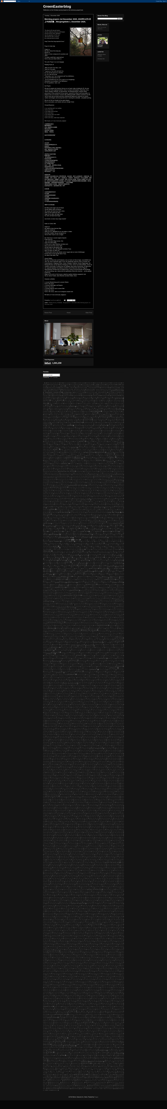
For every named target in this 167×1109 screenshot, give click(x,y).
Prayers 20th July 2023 (66, 781)
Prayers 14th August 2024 (55, 718)
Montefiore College (51, 590)
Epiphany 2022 (79, 457)
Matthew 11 (75, 576)
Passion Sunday (98, 642)
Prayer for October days (92, 679)
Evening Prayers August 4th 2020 (64, 477)
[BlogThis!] (69, 300)
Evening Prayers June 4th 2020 (90, 487)
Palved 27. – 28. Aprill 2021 (108, 641)
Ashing (95, 412)
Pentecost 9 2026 (120, 675)
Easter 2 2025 (116, 438)
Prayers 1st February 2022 (52, 772)
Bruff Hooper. (95, 417)
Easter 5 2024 (53, 447)
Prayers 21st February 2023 (111, 789)
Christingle (57, 420)
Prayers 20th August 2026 (98, 778)
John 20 (74, 529)
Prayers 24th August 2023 (68, 813)
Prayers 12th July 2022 (55, 702)
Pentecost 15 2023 (60, 653)
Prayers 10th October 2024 (111, 688)
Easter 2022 (63, 441)
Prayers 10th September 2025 (71, 690)
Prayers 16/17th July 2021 (105, 734)
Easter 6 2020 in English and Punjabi (85, 447)
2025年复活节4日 (62, 397)
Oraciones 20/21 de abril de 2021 (54, 631)
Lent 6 (82, 549)
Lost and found (65, 554)
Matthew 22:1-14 (81, 582)
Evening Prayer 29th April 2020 (75, 468)
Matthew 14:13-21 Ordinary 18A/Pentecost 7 (88, 577)
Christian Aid (101, 58)
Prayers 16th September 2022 (111, 742)
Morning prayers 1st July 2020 (60, 601)
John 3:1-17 (70, 531)
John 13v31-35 (54, 528)
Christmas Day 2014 (101, 422)
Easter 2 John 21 (87, 439)
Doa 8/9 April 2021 (93, 435)
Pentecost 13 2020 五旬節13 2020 (62, 650)
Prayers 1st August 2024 (82, 770)
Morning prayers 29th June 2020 (90, 612)
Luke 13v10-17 (67, 557)
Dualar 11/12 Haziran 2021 (79, 436)
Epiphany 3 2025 (62, 458)
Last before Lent (86, 537)
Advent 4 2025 (110, 406)
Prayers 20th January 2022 (111, 780)
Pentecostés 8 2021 (90, 677)
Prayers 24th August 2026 (80, 813)
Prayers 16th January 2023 (113, 737)
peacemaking (63, 644)
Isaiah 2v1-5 (76, 518)
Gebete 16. (57, 503)
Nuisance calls (102, 628)
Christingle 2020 (64, 420)
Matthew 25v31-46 (101, 584)
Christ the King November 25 (99, 419)
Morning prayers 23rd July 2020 (60, 606)
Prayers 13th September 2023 (60, 715)
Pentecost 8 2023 (98, 674)
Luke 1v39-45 (53, 560)
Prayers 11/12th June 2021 (113, 690)
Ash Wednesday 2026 (77, 412)
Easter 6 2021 (98, 447)
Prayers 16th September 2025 (57, 743)
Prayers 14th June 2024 (74, 721)
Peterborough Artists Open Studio (59, 679)
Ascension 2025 (79, 411)
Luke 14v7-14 (100, 557)
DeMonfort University (74, 428)
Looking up (58, 554)
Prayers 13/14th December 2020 (63, 707)
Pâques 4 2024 (63, 642)
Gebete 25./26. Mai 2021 (89, 503)
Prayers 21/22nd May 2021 (86, 786)
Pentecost (74, 645)
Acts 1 (94, 398)
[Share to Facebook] (73, 300)
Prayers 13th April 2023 (103, 707)
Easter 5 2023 (46, 447)
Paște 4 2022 (106, 642)
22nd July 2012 (70, 397)
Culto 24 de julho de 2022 (55, 427)
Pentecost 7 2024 (103, 672)
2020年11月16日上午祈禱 (53, 387)
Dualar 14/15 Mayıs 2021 (102, 436)
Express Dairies (119, 498)
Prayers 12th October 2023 (48, 706)
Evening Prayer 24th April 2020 (98, 466)
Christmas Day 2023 (111, 422)
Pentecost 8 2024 (107, 674)
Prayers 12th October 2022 (117, 704)
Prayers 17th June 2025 (49, 748)
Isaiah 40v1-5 (83, 518)
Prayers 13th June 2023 (83, 712)
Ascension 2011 (46, 411)
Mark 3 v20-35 (77, 570)
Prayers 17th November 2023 (113, 750)
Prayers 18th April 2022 (58, 753)
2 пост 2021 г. (50, 386)
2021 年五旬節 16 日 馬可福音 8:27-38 (116, 392)
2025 (51, 395)
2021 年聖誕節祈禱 (48, 393)
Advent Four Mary (73, 408)
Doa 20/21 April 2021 (96, 431)
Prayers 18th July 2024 (69, 756)
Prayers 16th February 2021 (62, 737)
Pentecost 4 (114, 668)
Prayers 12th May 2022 (54, 704)
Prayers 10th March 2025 (55, 687)
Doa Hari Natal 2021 (114, 435)
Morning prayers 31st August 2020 (50, 615)
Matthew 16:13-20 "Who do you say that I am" (86, 579)
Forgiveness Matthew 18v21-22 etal (58, 501)
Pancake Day (119, 641)
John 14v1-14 (75, 528)
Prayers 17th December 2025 (105, 745)
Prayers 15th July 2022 (47, 729)
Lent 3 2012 (45, 544)
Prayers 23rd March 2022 (48, 808)
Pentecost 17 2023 (109, 655)
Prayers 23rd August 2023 (106, 804)
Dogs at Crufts (50, 436)
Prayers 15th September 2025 (49, 734)
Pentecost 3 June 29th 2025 (103, 668)
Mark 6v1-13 (74, 571)
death (101, 427)
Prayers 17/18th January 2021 (86, 743)
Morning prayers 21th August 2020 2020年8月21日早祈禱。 (61, 604)
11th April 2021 (98, 382)
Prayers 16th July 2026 (66, 739)
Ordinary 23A (86, 638)
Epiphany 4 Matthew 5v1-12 (78, 460)
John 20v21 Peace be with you (108, 529)
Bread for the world (80, 417)
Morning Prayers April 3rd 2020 (68, 623)
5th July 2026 (69, 398)
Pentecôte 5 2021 (119, 677)
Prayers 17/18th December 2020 (71, 743)
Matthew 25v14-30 (91, 584)
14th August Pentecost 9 (54, 384)
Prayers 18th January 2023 (117, 755)
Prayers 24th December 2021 (93, 813)
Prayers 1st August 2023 (70, 770)
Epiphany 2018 (54, 457)
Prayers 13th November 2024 (75, 713)
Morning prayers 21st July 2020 (107, 603)
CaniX (63, 419)
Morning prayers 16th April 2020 (82, 596)
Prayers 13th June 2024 (94, 712)
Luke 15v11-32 (54, 558)
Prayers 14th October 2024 (118, 723)
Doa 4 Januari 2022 (105, 433)
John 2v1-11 (51, 531)
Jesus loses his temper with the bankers (65, 525)
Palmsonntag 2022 (98, 641)
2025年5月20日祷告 (87, 395)
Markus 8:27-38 (103, 573)
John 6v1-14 (63, 533)
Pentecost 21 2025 (56, 663)
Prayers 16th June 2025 (101, 739)
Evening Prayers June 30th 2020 (75, 487)
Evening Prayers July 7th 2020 (54, 484)
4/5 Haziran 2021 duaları (48, 398)
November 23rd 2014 (83, 628)
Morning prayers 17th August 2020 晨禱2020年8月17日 (100, 598)
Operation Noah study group (90, 630)
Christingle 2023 (72, 420)
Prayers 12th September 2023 (75, 706)
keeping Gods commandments (99, 536)
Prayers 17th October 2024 (72, 751)
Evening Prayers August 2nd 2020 (102, 476)
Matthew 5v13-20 (51, 587)
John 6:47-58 (56, 533)
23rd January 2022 (79, 397)
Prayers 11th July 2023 (100, 693)
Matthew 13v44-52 (62, 577)
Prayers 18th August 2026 (117, 753)
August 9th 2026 (72, 414)
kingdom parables (54, 537)
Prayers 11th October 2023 (91, 696)
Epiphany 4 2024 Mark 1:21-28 (103, 458)
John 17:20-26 (91, 528)
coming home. (50, 425)
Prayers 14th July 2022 (89, 720)
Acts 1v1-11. (99, 398)
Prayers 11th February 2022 (52, 693)
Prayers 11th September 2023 (118, 696)
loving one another (73, 554)
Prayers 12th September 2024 (89, 706)
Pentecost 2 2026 (65, 660)
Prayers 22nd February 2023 (113, 797)
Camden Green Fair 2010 (49, 419)
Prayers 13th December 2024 (98, 709)
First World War (108, 499)
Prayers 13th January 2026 (107, 710)
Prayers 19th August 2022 (67, 762)
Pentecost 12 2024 (95, 649)
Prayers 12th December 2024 (59, 701)
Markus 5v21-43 (95, 573)
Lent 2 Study (63, 543)
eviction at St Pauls (111, 498)
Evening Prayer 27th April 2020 (112, 466)
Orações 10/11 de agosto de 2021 (74, 634)
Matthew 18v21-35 (97, 581)
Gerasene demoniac (59, 504)
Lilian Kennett (76, 552)
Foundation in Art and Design (73, 501)
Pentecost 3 (119, 666)
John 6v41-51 (77, 533)
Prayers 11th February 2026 (65, 693)
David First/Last (87, 427)
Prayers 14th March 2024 (110, 721)
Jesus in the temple (119, 523)
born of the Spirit (71, 417)
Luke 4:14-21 (97, 563)
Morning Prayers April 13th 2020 (53, 623)
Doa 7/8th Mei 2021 (84, 435)
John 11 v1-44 (89, 526)
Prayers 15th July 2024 (58, 729)
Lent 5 (57, 547)
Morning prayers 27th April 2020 (101, 609)
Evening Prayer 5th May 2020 (65, 469)
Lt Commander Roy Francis (106, 554)
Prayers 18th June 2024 (103, 756)
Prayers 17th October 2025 (85, 751)
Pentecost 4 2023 (56, 669)
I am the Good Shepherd (112, 515)
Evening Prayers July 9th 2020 (83, 484)
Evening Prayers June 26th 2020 (94, 485)
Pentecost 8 (72, 674)
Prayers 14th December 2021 (68, 718)
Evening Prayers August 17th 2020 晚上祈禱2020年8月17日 (85, 474)
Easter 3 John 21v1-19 (83, 442)
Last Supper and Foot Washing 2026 (116, 537)
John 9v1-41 (46, 534)
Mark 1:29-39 (75, 566)
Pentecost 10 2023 (99, 645)
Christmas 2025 (70, 422)
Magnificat (96, 565)
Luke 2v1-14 (121, 562)
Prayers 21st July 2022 (55, 791)
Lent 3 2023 (71, 544)
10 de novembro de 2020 (69, 382)
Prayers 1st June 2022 (118, 772)
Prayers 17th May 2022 (51, 750)
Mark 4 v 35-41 (91, 570)
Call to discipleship (103, 417)
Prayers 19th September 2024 (87, 769)
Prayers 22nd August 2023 (89, 796)
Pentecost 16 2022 (111, 653)
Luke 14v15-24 (84, 557)
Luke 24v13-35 (98, 562)
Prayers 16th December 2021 (90, 736)
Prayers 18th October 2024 (85, 759)
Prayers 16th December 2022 (103, 736)
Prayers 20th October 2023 (71, 785)
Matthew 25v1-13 (81, 584)
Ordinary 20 (73, 638)
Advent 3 (48, 405)
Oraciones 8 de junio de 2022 (68, 631)
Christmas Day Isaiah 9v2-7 (89, 422)
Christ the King (87, 419)
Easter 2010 (95, 439)
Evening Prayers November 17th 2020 (61, 495)
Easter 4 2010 (46, 444)
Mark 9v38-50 (87, 573)
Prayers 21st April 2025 (66, 788)
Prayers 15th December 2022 (63, 728)
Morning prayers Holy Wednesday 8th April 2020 (86, 623)
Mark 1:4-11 (81, 566)
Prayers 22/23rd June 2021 (93, 794)
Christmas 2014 (46, 422)
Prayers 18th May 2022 (79, 758)
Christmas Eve (120, 422)
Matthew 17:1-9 (47, 581)
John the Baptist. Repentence (67, 534)
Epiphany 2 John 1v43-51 (93, 455)
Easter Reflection (116, 449)
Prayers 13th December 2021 (58, 709)
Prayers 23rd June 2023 (83, 807)
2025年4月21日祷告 (67, 395)
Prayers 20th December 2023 (57, 780)
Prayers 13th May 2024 (62, 713)
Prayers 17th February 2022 (118, 745)
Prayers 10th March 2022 (112, 685)
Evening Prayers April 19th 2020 (81, 473)
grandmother (75, 507)
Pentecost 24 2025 (85, 666)
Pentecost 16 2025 (58, 655)
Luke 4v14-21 (119, 563)
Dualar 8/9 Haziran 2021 (75, 438)
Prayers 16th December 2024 (117, 736)
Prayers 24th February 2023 (78, 815)
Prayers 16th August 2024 (76, 736)
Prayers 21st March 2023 (114, 786)
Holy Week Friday (54, 512)
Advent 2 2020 (52, 403)
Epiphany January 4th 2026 (106, 463)
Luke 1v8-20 (85, 560)
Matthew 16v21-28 (120, 579)
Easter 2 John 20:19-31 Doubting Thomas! (74, 439)
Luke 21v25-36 (118, 560)
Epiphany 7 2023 (73, 463)
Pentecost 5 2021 (111, 669)
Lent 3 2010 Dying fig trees (110, 543)
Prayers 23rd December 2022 (77, 805)
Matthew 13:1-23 (106, 576)
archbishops (101, 409)
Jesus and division (59, 520)
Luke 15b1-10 (113, 557)
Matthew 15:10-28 (52, 579)
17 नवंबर (95, 384)
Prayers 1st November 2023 (48, 775)
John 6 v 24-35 (49, 533)
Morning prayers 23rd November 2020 (76, 606)
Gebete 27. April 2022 (100, 503)
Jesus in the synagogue (108, 523)
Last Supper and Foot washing (99, 537)
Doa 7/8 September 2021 (73, 435)
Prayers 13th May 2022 (51, 713)
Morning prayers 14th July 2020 (88, 595)
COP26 (70, 425)
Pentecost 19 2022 (67, 658)
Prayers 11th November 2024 (53, 696)
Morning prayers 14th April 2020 (72, 595)
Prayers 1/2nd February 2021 (105, 679)
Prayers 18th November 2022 (113, 758)
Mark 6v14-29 (81, 571)
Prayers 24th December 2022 (107, 813)
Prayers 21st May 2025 (110, 791)
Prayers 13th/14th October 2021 (88, 715)
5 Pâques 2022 (62, 398)
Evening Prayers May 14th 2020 (60, 490)
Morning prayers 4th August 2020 (61, 617)
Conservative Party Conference (61, 425)
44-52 (56, 398)
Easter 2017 (121, 439)
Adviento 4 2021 (90, 408)
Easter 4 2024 (105, 444)
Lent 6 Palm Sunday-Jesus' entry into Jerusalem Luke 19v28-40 (105, 549)
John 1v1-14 (121, 528)
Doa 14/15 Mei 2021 (55, 431)
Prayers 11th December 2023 (107, 691)
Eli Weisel (62, 452)
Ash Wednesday (96, 411)
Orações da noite (98, 636)
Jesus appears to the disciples (98, 521)
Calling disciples (121, 417)
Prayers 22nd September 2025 (108, 802)
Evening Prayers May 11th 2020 (97, 488)
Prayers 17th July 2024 (85, 747)
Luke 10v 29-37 (66, 555)
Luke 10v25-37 (75, 555)
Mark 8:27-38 (116, 571)
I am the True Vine (68, 517)
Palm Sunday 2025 (51, 641)
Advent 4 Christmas (119, 406)
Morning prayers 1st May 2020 (89, 601)
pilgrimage (84, 679)
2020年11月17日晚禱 (105, 387)
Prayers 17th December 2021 (91, 745)
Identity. (100, 517)
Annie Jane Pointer (77, 409)
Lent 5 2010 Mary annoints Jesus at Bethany (70, 547)
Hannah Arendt (46, 509)
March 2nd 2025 (53, 566)
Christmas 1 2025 (105, 420)
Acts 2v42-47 (119, 398)
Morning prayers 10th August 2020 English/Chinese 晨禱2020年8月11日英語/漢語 (73, 592)
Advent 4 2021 (87, 406)
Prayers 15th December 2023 (76, 728)
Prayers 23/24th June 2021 (70, 804)
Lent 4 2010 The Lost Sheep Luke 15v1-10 (68, 546)
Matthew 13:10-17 (115, 576)
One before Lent (77, 630)
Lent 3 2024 (78, 544)
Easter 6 (74, 447)
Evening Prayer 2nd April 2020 (89, 468)
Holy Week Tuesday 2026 (74, 514)
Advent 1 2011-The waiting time (70, 400)
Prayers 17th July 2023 (74, 747)
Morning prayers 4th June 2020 (93, 617)
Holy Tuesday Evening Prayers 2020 (80, 510)
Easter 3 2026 (66, 442)
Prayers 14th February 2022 (107, 718)
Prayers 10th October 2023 (98, 688)
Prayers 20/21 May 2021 (95, 777)
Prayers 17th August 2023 (66, 745)
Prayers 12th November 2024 (91, 704)
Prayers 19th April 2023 (55, 762)
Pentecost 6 (79, 671)
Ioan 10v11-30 (55, 518)
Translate (55, 377)
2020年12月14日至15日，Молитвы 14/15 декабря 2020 (72, 390)
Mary (51, 574)
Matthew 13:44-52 (52, 577)
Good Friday (89, 504)
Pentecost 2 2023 (48, 660)
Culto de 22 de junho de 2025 (68, 427)
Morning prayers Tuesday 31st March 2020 (64, 625)
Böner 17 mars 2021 (62, 417)
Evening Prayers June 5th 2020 (105, 487)
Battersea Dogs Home (98, 414)
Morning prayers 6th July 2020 (116, 619)
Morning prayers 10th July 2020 (98, 592)
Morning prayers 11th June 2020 (62, 593)
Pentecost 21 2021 (99, 661)
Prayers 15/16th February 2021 (53, 726)
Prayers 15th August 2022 (92, 726)
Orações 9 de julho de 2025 (87, 636)
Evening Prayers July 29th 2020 (49, 482)
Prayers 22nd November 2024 (53, 802)
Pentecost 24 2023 (66, 666)
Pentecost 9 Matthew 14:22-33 (50, 677)
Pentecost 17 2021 (90, 655)
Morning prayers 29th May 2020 (105, 612)
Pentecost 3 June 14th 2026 (76, 668)
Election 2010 (56, 452)
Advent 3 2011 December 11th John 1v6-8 (61, 405)
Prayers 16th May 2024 (101, 740)
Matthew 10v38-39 (57, 576)
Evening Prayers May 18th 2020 (90, 490)
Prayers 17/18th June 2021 (99, 743)
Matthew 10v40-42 (66, 576)
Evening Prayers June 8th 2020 (53, 488)
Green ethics (82, 507)
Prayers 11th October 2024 (104, 696)
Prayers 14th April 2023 (101, 717)
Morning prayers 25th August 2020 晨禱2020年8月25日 (87, 607)
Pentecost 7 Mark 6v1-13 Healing (60, 674)
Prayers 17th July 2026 (108, 747)
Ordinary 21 (79, 638)
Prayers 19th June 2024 (78, 766)
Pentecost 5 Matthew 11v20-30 (68, 671)
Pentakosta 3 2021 (47, 645)
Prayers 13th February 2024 (56, 710)
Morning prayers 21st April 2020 (93, 603)
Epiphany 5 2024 (50, 461)
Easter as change (98, 449)
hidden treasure (64, 510)
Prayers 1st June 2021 (107, 772)
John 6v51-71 (100, 533)
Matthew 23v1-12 (46, 584)
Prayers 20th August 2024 (74, 778)
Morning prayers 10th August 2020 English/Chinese (91, 590)
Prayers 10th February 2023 (111, 682)
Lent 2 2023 (110, 541)
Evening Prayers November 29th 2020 (83, 496)
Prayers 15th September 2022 (102, 732)
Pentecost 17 (80, 655)
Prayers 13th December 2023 (85, 709)
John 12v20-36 (46, 528)
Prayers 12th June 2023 (100, 702)
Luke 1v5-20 (78, 560)
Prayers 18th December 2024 (63, 755)
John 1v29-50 (54, 529)
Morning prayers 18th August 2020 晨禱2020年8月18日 (75, 600)
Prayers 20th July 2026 (77, 781)
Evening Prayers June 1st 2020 (112, 484)
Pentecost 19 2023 (76, 658)
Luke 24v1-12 (90, 562)
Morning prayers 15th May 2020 (68, 596)
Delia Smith (65, 428)
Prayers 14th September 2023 (77, 724)
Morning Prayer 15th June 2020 (62, 590)
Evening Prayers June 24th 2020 (77, 485)
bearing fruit (107, 414)
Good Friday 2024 (56, 506)
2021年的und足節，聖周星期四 (60, 393)
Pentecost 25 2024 (102, 666)
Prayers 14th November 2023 (66, 723)
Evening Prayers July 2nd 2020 (64, 482)
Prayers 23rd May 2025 (104, 808)
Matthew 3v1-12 (46, 585)
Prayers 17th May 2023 (62, 750)
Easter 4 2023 (97, 444)
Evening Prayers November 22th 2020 (97, 495)
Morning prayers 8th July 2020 (108, 620)
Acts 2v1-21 (112, 398)
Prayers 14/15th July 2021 (62, 717)
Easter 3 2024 (58, 442)
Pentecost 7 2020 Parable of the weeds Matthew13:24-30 (77, 672)
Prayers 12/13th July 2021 (52, 699)
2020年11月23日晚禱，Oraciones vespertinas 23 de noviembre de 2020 (100, 389)
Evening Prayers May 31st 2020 (91, 493)
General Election (50, 504)
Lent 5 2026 (117, 547)
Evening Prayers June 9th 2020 (68, 488)
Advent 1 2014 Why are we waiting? (86, 400)
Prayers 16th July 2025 (55, 739)
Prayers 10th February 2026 (56, 683)
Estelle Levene (116, 463)
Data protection (79, 427)
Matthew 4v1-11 (63, 585)
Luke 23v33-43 (61, 562)
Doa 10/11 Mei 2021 (76, 430)
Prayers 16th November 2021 (113, 740)
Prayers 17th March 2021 (72, 748)
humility (97, 515)
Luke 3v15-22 (82, 563)
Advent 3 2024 (46, 406)
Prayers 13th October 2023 (100, 713)
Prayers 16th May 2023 (89, 740)
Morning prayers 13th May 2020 (57, 595)
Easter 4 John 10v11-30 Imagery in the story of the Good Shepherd (65, 446)
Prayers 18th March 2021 (56, 758)
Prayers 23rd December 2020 (50, 805)
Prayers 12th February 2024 (72, 701)
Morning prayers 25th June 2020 (107, 607)
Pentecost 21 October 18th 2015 (86, 663)
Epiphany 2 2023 (55, 455)
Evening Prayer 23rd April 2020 (83, 466)
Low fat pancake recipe (94, 554)
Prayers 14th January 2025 (64, 720)
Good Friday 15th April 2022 (98, 504)
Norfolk (63, 628)
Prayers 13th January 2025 (94, 710)
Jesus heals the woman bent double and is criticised (91, 523)
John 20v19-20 (88, 529)
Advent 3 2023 (120, 405)
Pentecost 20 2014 (83, 660)
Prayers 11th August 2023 (80, 691)
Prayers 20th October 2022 (58, 785)
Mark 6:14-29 (60, 571)
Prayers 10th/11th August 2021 (85, 690)
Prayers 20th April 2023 (62, 778)
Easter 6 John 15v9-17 (48, 449)
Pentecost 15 (50, 653)
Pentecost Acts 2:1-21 (63, 677)
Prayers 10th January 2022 (70, 683)
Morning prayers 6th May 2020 (49, 620)
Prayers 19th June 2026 (100, 766)
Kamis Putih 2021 (87, 536)
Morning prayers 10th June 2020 (112, 592)
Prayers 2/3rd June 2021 (84, 777)
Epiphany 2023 (88, 457)
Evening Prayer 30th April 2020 (103, 468)
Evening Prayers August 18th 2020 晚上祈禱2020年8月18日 (110, 474)
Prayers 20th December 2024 (71, 780)
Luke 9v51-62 (90, 565)
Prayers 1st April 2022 (47, 770)
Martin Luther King (120, 573)
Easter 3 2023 (51, 442)
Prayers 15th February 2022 (103, 728)
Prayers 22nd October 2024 (66, 802)
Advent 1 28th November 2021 (116, 400)
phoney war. (77, 679)
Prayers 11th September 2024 (50, 698)
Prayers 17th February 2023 (50, 747)
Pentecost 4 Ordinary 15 (84, 669)
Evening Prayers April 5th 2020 (109, 473)
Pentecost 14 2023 (75, 652)
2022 (69, 393)
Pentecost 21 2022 (109, 661)
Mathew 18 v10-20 (79, 574)
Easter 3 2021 (111, 441)
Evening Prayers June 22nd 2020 (61, 485)
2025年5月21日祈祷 (96, 395)
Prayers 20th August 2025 (86, 778)
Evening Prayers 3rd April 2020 (53, 473)
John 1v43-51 (62, 529)
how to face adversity (90, 515)
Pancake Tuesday (54, 642)
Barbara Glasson (81, 414)
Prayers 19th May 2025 (64, 767)
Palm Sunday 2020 (67, 639)
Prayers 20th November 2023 (100, 783)
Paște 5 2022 (114, 642)
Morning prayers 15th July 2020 (53, 596)
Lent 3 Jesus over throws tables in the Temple (98, 544)
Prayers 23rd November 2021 (117, 808)
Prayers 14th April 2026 (112, 717)
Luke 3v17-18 (90, 563)
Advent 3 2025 (54, 406)
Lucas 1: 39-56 (117, 554)
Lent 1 (77, 540)
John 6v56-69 (107, 533)
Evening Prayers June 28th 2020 (109, 485)
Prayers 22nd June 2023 (79, 799)
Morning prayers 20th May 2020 (78, 603)
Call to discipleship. (112, 417)
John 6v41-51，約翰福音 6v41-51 (89, 533)
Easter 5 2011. (88, 446)
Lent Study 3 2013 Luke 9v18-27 (106, 551)
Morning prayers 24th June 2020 (66, 607)
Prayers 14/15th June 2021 (75, 717)
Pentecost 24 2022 (56, 666)
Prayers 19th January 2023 (102, 764)
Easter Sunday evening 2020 (97, 450)
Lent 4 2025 (101, 546)
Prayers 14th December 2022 (81, 718)
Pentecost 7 (60, 672)
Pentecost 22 (97, 663)
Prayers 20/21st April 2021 (107, 777)
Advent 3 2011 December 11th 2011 (78, 405)
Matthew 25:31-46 (73, 584)
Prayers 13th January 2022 (69, 710)
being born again (69, 416)
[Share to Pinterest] (74, 300)
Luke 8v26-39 (73, 565)
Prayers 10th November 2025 (73, 688)
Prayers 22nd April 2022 (65, 796)
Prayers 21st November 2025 (94, 792)
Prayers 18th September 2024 (113, 759)
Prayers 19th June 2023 (66, 766)
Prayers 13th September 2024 (74, 715)
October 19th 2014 (58, 630)
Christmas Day (78, 422)
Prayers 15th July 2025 (69, 729)
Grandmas (69, 507)
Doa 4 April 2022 (86, 433)
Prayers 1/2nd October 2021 (49, 680)
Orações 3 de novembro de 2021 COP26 (71, 636)
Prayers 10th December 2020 (56, 682)
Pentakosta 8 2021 (67, 645)
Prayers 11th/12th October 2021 (78, 698)
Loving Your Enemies (83, 554)
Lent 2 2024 (117, 541)
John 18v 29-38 (106, 528)
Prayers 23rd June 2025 (94, 807)
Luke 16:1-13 (63, 558)
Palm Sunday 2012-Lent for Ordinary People (52, 639)
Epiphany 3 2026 (70, 458)
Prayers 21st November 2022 (53, 792)
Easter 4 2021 (82, 444)
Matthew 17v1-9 (56, 581)
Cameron (58, 419)
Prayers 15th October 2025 (88, 732)
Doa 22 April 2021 (115, 431)
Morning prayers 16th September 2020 (64, 598)
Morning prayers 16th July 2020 (97, 596)
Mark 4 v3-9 (98, 570)
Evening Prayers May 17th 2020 (75, 490)
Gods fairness (73, 504)
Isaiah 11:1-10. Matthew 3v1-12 (65, 518)
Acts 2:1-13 (106, 398)
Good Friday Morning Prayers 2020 (106, 506)
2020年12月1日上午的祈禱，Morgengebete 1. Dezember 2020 (64, 302)
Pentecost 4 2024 (65, 669)
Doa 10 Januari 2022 (55, 430)
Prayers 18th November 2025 (59, 759)
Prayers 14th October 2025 (49, 724)
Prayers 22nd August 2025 (113, 796)
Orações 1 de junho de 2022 (60, 634)
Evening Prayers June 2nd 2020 (59, 487)
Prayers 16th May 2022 (78, 740)
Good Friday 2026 (65, 506)
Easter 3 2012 (89, 441)
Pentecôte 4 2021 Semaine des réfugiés (104, 677)
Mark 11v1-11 (47, 568)
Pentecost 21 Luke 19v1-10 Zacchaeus (70, 663)
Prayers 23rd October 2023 (76, 810)
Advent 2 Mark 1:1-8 (101, 403)
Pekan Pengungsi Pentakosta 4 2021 (75, 644)
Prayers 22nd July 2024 (56, 799)
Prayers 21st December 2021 (58, 789)
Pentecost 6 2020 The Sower (90, 671)
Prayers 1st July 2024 (75, 772)
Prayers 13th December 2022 (71, 709)
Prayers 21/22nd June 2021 (73, 786)
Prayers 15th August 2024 (117, 726)
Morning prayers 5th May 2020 (87, 619)
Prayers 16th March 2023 (67, 740)
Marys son (57, 574)
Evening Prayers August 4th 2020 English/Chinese (82, 477)
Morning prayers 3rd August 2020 (80, 615)
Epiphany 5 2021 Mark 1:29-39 (111, 460)
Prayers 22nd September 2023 (94, 802)
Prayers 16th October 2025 (97, 742)
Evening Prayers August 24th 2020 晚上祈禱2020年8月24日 (55, 476)
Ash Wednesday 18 (106, 411)
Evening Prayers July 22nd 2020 (99, 480)
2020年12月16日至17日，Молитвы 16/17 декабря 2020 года (98, 390)
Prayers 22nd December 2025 (87, 797)
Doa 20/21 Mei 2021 (106, 431)
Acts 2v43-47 (46, 400)
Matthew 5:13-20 (88, 585)
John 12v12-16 (112, 526)
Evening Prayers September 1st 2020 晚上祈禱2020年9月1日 (59, 498)
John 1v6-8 (68, 529)
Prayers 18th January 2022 (104, 755)
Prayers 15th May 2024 (104, 731)
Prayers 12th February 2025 (85, 701)
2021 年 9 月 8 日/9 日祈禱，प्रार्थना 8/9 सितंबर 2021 (96, 392)
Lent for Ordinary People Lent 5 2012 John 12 (62, 551)
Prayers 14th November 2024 (79, 723)
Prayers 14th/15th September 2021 (92, 724)
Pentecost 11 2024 (100, 647)
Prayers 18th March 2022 (68, 758)
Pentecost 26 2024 (111, 666)
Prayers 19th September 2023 (73, 769)
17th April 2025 (102, 384)
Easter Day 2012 (107, 449)
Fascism (74, 499)
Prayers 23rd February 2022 (117, 805)
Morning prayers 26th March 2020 (55, 609)
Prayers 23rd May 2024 (93, 808)
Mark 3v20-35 (84, 570)
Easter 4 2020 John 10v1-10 (71, 444)
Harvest (53, 509)
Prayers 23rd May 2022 (71, 808)
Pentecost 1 (82, 645)
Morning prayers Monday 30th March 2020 (107, 623)
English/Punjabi (110, 452)
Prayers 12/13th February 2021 (106, 698)
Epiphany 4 (78, 458)
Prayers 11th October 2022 (79, 696)
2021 (72, 392)
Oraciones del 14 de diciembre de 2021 (84, 631)
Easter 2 (88, 438)
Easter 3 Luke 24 (93, 442)
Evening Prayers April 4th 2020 (95, 473)
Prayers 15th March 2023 (69, 731)
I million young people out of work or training (83, 517)
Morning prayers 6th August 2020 (102, 619)
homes (111, 514)
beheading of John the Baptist (49, 416)
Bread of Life (88, 417)
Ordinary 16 (54, 638)
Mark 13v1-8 (111, 568)
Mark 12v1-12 (78, 568)
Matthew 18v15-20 (88, 581)
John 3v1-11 (92, 531)
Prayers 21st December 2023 (85, 789)
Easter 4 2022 (89, 444)
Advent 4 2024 (103, 406)
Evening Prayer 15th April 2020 (74, 465)
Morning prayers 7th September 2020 (92, 620)
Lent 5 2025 (110, 547)
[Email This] (68, 300)
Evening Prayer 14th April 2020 (60, 465)
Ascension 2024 (70, 411)
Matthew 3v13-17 (54, 585)
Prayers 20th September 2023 (113, 785)
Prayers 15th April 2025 (80, 726)
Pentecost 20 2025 (101, 660)
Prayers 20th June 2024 (100, 781)
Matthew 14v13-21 (114, 577)
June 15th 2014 (71, 536)
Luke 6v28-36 (66, 565)
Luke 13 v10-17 (52, 557)
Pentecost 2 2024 (56, 660)
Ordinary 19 (66, 638)
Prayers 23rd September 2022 (102, 810)
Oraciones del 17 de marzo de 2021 (73, 633)
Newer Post (48, 312)
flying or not (115, 499)
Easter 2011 (101, 439)
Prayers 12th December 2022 (113, 699)
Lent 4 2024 (94, 546)
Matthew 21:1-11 (51, 582)
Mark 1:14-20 (61, 566)
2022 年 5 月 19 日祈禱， (87, 393)
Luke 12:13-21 (101, 555)
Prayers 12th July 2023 (66, 702)
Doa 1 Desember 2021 (106, 428)
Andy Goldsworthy (55, 409)
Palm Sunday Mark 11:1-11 (87, 641)
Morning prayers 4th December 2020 (77, 617)
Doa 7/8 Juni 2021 (62, 435)
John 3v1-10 (85, 531)
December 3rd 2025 (57, 428)
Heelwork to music (113, 509)
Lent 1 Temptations (55, 541)
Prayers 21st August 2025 (114, 788)
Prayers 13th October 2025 (113, 713)
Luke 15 (106, 557)
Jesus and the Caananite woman (107, 520)
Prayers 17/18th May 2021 (111, 743)
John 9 (121, 533)
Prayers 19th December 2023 (118, 762)
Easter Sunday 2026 (70, 450)
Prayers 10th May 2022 (78, 687)
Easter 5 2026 (68, 447)
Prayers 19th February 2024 (77, 764)
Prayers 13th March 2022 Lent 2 (107, 712)
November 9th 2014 (93, 628)
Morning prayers (75, 590)
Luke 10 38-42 (59, 555)
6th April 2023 (76, 398)
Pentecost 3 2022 (55, 668)
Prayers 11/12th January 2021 (100, 690)
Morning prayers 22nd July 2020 (97, 604)
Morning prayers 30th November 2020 (115, 614)
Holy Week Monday (64, 512)
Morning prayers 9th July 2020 (89, 622)
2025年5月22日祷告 (106, 395)
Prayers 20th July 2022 (55, 781)
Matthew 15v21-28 (61, 579)
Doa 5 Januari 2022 (115, 433)
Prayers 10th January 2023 (84, 683)
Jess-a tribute (51, 520)
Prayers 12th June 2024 (112, 702)
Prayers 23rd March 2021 (117, 807)
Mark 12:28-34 (55, 568)
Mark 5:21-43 (120, 570)
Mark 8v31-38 (64, 573)
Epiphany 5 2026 (67, 461)
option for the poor (102, 630)
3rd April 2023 (109, 397)
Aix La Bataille (98, 408)
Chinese (81, 419)
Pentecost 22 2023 (114, 663)
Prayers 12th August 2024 (100, 699)
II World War (105, 517)
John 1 (113, 525)
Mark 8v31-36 (57, 573)
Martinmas (46, 574)
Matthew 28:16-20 (110, 584)
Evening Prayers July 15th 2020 (78, 479)
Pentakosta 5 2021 (57, 645)
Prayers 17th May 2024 (74, 750)
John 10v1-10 (50, 526)
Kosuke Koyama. (77, 537)
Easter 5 (82, 446)
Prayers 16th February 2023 (88, 737)
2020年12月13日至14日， (54, 390)
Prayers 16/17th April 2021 (77, 734)
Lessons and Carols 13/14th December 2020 (52, 552)
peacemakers (56, 644)
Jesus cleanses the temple (57, 523)
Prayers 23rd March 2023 (82, 804)
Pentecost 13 (50, 650)
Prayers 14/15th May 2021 (88, 717)
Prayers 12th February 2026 (98, 701)
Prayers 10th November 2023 (59, 688)
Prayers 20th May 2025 (76, 783)
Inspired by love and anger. (115, 517)
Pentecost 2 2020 (111, 658)
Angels (69, 409)
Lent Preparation (78, 551)
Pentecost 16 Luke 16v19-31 (70, 655)
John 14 (60, 528)
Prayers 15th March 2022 (57, 731)
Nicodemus (51, 628)
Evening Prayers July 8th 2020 (69, 484)
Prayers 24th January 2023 (117, 815)
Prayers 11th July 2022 (89, 693)
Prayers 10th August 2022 (99, 680)
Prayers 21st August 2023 (89, 788)
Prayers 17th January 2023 (62, 747)
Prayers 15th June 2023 (103, 729)
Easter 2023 (69, 441)
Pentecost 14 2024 (84, 652)
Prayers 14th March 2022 (86, 721)
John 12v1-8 (104, 526)
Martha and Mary (111, 573)
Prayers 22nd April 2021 (52, 796)
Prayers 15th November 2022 (117, 731)
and (49, 409)
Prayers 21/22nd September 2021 (100, 786)
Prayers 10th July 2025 (55, 685)
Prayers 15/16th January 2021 (67, 726)
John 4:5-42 (107, 531)
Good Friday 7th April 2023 (76, 506)
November (75, 628)
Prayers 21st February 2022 (98, 789)
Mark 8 (110, 571)
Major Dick (102, 565)
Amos (118, 408)
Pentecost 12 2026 (114, 649)
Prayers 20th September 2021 (85, 785)
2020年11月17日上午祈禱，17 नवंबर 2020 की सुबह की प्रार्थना (88, 387)
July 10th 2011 (110, 534)
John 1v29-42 (47, 529)
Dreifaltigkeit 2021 (69, 436)
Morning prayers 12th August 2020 (95, 593)
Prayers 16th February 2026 (101, 737)
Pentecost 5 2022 (120, 669)
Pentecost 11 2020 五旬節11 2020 (68, 647)
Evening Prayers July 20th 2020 (69, 480)
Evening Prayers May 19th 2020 (105, 490)
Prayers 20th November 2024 (113, 783)
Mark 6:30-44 (67, 571)
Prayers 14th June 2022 (52, 721)
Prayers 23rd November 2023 (63, 810)
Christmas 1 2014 (87, 420)
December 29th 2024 (108, 427)
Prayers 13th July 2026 (60, 712)
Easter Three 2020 (115, 450)
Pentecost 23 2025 (96, 664)
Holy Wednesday (92, 510)
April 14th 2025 (85, 409)
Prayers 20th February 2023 (98, 780)
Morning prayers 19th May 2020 (108, 600)
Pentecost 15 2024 (69, 653)
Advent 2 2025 (75, 403)
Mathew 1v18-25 (96, 574)
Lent (68, 540)
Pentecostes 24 (81, 677)
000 (61, 382)
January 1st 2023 (90, 518)
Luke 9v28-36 (82, 565)
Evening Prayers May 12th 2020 (112, 488)
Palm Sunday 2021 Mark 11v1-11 (79, 639)
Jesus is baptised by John (50, 525)
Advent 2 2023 (60, 403)
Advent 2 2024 (67, 403)
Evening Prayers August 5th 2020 (101, 477)
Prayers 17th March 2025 (109, 748)
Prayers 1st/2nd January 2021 (57, 777)
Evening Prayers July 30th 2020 (78, 482)
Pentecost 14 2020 (65, 652)
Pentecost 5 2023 (48, 671)
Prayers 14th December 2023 (95, 718)
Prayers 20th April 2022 (51, 778)
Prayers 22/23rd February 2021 (53, 794)
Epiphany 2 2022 (46, 455)
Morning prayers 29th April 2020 (60, 612)
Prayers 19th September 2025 (101, 769)
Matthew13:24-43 (104, 587)
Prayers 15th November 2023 (49, 732)
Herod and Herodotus (55, 510)
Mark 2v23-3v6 (69, 570)
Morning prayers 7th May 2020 (77, 620)
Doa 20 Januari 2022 (85, 431)
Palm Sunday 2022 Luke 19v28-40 (95, 639)
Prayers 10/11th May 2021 (76, 680)
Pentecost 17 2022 (99, 655)
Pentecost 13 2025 (105, 650)
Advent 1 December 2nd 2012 (49, 401)
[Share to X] (71, 300)
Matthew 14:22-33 (103, 577)
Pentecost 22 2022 (105, 663)
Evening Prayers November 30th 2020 (101, 496)
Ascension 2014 (54, 411)
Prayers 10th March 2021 (100, 685)
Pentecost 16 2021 (101, 653)
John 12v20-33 (119, 526)
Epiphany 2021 (70, 457)
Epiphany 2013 (103, 455)
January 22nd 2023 (100, 518)
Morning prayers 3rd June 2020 (112, 615)
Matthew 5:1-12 (80, 585)
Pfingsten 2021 (70, 679)
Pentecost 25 (93, 666)
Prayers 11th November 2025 (66, 696)
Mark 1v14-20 (119, 568)
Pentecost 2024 (72, 661)
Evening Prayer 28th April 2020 (60, 468)
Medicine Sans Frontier (102, 55)
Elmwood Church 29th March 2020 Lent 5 (74, 452)
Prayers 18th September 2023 (99, 759)
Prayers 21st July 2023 (66, 791)
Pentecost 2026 (89, 661)
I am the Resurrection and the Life (56, 517)
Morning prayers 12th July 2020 (109, 593)
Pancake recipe (46, 642)
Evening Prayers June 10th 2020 (97, 484)
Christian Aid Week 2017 (48, 420)
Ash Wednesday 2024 (56, 412)
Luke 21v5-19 (53, 562)
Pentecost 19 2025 (95, 658)
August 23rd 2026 (120, 412)
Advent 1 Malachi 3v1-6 (88, 401)
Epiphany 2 (111, 453)
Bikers (97, 416)
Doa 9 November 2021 (103, 435)
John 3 (65, 531)
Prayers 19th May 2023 (53, 767)
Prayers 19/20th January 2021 (101, 761)
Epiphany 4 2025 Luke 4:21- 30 (117, 458)
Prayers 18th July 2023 (58, 756)
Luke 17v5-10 (90, 558)
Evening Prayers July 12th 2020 (49, 479)
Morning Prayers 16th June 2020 (112, 596)
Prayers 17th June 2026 (60, 748)
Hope (116, 514)
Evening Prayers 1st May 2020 (105, 471)
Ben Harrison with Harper (90, 416)
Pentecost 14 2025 (94, 652)
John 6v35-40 (70, 533)
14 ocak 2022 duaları (116, 382)
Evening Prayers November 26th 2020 (51, 496)
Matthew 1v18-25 (106, 581)
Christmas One (46, 423)
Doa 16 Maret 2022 (76, 431)
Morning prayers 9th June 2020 (103, 622)
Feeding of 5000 (86, 499)
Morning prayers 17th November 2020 (54, 600)
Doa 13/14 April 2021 (116, 430)
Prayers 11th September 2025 (64, 698)
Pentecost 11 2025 (109, 647)
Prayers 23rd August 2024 (118, 804)
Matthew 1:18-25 (105, 574)
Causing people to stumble (71, 419)
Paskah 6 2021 (89, 642)
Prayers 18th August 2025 (105, 753)
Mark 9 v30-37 (72, 573)
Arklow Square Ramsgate (110, 409)
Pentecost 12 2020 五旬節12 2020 (64, 649)
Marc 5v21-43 (46, 566)
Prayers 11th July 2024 (111, 693)
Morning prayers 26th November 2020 (86, 609)
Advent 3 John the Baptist (63, 406)
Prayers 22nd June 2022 (67, 799)
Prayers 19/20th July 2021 (114, 761)
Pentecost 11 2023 (90, 647)
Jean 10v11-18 (109, 518)
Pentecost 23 (50, 664)
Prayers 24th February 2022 (65, 815)
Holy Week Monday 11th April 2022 (78, 512)
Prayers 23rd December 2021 (64, 805)
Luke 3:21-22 (68, 563)
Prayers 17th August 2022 (54, 745)
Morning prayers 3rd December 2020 (96, 615)
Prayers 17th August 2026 (78, 745)
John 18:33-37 (99, 528)
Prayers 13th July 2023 (49, 712)
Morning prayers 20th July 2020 (64, 603)
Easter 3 (83, 441)
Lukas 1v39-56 (51, 555)
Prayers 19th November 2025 (101, 767)
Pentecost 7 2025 (112, 672)
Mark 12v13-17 (86, 568)
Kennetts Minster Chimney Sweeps (113, 536)
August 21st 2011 (111, 412)
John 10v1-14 (59, 526)
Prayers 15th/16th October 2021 (64, 734)
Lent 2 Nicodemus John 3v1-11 (53, 543)
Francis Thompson (84, 501)
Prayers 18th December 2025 (77, 755)
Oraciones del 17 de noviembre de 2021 (90, 633)
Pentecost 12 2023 (86, 649)
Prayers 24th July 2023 (48, 816)
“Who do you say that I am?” (53, 382)
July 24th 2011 (52, 536)
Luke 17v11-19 (81, 558)
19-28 (118, 384)
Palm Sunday (119, 638)
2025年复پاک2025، (53, 397)
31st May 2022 (102, 397)
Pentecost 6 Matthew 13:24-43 (49, 672)
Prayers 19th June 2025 (89, 766)
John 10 (118, 525)
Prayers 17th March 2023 (96, 748)
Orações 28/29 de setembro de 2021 (54, 636)
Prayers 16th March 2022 (55, 740)
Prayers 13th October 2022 (88, 713)
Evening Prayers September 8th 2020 (97, 498)
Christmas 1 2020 (96, 420)
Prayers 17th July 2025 (97, 747)
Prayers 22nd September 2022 (80, 802)
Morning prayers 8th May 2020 (56, 622)
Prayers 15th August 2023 (104, 726)
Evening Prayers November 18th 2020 (79, 495)
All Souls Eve (112, 408)
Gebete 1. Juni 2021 (94, 501)
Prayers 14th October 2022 (105, 723)
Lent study (86, 551)
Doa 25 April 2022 (53, 433)
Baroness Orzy (89, 414)
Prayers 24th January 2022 (104, 815)
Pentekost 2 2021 (46, 679)
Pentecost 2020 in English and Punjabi (115, 660)
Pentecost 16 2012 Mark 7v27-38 (89, 653)
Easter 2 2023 (101, 438)
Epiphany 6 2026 (46, 463)
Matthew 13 (99, 576)
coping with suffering (88, 425)
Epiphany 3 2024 (53, 458)
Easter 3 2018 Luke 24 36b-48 (100, 441)
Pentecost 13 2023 (85, 650)
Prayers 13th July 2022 (119, 710)
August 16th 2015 (102, 412)
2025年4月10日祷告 (58, 395)
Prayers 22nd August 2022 (76, 796)
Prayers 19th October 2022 (113, 767)
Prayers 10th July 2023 (114, 683)
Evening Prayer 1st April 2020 (102, 465)
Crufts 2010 (104, 425)
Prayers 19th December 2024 (50, 764)
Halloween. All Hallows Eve (117, 507)
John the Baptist (55, 534)
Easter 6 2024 (112, 447)
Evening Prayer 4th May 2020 (50, 469)
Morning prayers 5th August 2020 (58, 619)
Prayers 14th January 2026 (77, 720)
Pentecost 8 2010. (80, 674)
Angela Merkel (64, 409)
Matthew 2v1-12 (119, 584)
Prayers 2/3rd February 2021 (71, 777)
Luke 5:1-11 (51, 565)
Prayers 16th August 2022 (52, 736)
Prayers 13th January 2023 (81, 710)
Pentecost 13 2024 (95, 650)
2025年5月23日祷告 (115, 395)
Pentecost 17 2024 (119, 655)
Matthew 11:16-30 (83, 576)
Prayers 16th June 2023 (89, 739)
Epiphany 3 (112, 457)
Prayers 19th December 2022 (104, 762)
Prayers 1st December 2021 (94, 770)
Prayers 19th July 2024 (55, 766)
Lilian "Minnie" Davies (67, 552)
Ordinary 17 (60, 638)
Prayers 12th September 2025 (103, 706)
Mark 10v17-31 (104, 566)
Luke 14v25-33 (92, 557)
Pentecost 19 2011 (48, 658)
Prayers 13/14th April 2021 (49, 707)
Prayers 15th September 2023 (116, 732)
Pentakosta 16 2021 (98, 644)
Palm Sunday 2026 (61, 641)
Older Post (89, 312)
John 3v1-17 (100, 531)
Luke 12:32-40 (108, 555)
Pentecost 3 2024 (64, 668)
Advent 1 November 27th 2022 (101, 401)
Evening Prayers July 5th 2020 (107, 482)
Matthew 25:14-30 (64, 584)
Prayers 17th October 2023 (59, 751)
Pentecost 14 (55, 652)
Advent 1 (60, 400)
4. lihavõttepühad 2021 (118, 397)
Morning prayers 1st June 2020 (75, 601)
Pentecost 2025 (81, 661)
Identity (95, 517)
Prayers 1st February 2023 (64, 772)
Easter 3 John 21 (73, 442)
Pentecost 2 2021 (120, 658)
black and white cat (116, 416)
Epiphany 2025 (104, 457)
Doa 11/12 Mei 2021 (86, 430)
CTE (47, 427)
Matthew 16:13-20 (71, 579)
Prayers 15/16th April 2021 (106, 724)
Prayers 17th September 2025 (113, 751)
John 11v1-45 (96, 526)
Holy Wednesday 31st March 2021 (105, 510)
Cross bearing (96, 425)
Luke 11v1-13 (84, 555)
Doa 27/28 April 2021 (62, 433)
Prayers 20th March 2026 (54, 783)
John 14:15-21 (67, 528)
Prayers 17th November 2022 (100, 750)
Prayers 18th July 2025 (80, 756)
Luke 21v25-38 (46, 562)
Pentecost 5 (94, 669)
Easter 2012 (108, 439)
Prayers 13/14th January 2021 (78, 707)
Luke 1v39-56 (62, 560)
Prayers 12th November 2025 (104, 704)
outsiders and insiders (110, 638)
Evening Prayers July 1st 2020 (55, 480)
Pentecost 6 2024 (110, 671)
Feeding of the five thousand (98, 499)
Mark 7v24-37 (105, 571)
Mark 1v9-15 (61, 570)
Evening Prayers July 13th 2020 (64, 479)
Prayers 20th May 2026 (88, 783)
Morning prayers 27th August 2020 (117, 609)
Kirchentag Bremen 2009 (66, 537)
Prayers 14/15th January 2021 (49, 717)
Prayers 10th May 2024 (101, 687)
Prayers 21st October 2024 (106, 792)
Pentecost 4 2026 (74, 669)
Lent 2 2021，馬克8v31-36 (100, 541)
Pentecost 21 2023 (118, 661)
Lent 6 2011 (88, 549)
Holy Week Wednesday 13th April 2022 (100, 514)
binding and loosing (105, 416)
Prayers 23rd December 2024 (90, 805)
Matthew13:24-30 (95, 587)
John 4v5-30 (115, 531)
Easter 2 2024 (109, 438)
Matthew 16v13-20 (110, 579)
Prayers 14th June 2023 (63, 721)
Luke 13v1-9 (59, 557)
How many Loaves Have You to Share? (76, 515)
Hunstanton (102, 515)
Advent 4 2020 (80, 406)
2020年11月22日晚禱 (57, 389)
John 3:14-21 (77, 531)
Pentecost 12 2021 (76, 649)
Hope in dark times (52, 515)
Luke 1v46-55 (70, 560)
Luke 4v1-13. (111, 563)
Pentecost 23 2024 (87, 664)
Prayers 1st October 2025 (86, 775)
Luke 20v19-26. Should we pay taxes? (98, 560)
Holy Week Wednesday (86, 514)
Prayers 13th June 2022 (71, 712)
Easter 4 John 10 (46, 446)
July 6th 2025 (64, 536)
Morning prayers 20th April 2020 (49, 603)
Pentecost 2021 (46, 661)
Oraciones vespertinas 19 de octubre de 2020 (109, 633)
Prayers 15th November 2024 (63, 732)
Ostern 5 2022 (93, 638)
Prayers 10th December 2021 (70, 682)
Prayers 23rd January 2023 (48, 807)
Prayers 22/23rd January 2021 (67, 794)
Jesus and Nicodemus (94, 520)
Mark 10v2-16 (111, 566)
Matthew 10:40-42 (120, 574)
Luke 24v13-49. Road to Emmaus (109, 562)
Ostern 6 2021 (101, 638)
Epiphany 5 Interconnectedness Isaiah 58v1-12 (96, 461)
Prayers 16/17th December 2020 (91, 734)
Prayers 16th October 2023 (72, 742)
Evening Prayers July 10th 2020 (116, 477)
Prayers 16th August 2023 (64, 736)
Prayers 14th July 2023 (100, 720)
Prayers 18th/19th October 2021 (60, 761)
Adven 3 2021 (54, 400)
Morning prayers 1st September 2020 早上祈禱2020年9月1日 (110, 601)
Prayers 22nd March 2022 (102, 799)
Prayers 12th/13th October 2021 (117, 706)
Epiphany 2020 (62, 457)
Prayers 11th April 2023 (56, 691)
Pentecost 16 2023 (120, 653)
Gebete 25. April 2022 (77, 503)
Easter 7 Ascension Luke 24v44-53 (86, 449)
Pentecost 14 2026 (103, 652)
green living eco (90, 507)
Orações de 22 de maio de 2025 (109, 636)
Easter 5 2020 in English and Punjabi (107, 446)
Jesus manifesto (77, 525)
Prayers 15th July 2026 (80, 729)
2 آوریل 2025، (57, 386)
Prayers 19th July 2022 (114, 764)
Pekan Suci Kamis (89, 644)
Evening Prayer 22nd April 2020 (69, 466)
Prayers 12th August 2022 (88, 699)
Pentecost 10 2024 (109, 645)
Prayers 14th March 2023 (98, 721)
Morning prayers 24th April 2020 (91, 606)
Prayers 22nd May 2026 (79, 800)
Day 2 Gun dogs (95, 427)
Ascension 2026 (87, 411)
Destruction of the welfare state (86, 428)
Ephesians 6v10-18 (119, 452)
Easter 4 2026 (120, 444)
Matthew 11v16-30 (92, 576)
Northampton (69, 628)
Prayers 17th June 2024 (119, 747)
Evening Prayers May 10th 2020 (82, 488)
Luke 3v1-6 (75, 563)
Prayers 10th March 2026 (67, 687)
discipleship (97, 428)
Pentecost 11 (56, 647)
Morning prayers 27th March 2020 (51, 611)
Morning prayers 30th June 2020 (98, 614)
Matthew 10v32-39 (48, 576)
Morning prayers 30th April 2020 (68, 614)
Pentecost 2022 (55, 661)
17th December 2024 (111, 384)
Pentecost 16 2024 (48, 655)
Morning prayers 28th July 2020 (112, 611)
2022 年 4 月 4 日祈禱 (76, 393)
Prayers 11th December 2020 (93, 691)
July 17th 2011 (118, 534)
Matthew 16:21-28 (100, 579)
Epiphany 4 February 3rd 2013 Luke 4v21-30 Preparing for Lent (57, 460)
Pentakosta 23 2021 (118, 644)
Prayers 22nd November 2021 (92, 800)
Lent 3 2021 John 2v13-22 (55, 544)
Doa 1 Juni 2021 (116, 428)
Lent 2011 (90, 543)
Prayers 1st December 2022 (107, 770)
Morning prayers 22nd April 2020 (82, 604)
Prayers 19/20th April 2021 (73, 761)
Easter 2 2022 (94, 438)
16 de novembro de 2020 (87, 384)
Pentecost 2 (103, 658)
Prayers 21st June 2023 (77, 791)
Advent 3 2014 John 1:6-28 (93, 405)
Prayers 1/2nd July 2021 (118, 679)
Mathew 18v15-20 (88, 574)
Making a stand (109, 565)
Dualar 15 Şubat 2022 (113, 436)
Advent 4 (73, 406)
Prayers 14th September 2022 (63, 724)
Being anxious (60, 416)
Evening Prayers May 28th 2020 (61, 493)
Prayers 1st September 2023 (112, 775)
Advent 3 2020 (104, 405)
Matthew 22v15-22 (108, 582)
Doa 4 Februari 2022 (95, 433)
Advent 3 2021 (112, 405)
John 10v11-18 (72, 526)
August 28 (46, 414)
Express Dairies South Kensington (50, 499)
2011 (63, 386)
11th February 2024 (106, 382)
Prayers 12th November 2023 (77, 704)
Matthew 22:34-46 (99, 582)
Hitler (70, 510)
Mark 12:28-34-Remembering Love (66, 568)
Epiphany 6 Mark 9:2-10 (56, 463)
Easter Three (107, 450)
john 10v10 (65, 526)
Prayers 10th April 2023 (87, 680)
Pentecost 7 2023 (94, 672)
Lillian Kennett (84, 552)
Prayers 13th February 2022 (111, 709)
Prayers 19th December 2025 (64, 764)
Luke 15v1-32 (120, 557)
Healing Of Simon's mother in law (91, 509)
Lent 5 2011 (83, 547)
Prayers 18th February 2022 (90, 755)
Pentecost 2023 (64, 661)
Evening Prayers (79, 471)
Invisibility (48, 518)
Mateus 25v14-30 (63, 574)
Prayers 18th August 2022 (81, 753)
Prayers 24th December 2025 (53, 815)
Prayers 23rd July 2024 (60, 807)
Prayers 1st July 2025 (86, 772)
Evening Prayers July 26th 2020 (114, 480)
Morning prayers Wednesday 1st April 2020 (84, 625)
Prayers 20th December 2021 (111, 778)
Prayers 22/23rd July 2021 (80, 794)
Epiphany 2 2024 (64, 455)
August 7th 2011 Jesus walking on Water (58, 414)
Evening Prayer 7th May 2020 (93, 469)
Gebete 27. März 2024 (111, 503)
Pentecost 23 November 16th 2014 (109, 664)
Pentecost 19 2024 (86, 658)
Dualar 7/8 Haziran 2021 (64, 438)
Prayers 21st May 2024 (99, 791)
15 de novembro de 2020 (75, 384)
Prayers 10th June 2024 (89, 685)
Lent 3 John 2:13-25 (113, 544)
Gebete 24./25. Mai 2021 (66, 503)
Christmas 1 (80, 420)
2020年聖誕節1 (66, 392)
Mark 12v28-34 (94, 568)
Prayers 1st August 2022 (59, 770)
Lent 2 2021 (91, 541)
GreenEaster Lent (99, 507)
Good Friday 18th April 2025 (111, 504)
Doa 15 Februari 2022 (65, 431)
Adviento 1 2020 (82, 408)
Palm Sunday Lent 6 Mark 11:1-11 (73, 641)
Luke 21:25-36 (111, 560)
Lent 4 (55, 546)
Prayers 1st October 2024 (74, 775)
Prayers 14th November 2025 (93, 723)
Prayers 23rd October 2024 (88, 810)
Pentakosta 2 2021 (108, 644)
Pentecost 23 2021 (68, 664)
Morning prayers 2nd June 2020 (53, 614)
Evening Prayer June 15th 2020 (66, 471)
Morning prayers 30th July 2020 (83, 614)
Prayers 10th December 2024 (84, 682)
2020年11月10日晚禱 (93, 386)
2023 (95, 393)
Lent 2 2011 (78, 541)
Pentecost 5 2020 (102, 669)
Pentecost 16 (77, 653)
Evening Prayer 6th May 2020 (79, 469)
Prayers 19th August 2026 (91, 762)
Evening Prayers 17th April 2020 (91, 471)
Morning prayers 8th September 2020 (73, 622)
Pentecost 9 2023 (102, 675)
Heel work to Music (104, 509)
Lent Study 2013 (93, 551)
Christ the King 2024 (111, 419)
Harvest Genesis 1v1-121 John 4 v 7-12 (65, 509)
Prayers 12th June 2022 (89, 702)
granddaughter (62, 507)
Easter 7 (56, 449)
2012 (76, 386)
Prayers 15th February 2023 (117, 728)
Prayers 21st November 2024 (80, 792)
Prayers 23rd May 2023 (82, 808)
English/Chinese (101, 452)
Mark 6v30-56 (89, 571)
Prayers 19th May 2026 (75, 767)
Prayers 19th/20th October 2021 (116, 769)
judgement (104, 534)
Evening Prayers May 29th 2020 (76, 493)
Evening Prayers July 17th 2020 (107, 479)
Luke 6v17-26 (58, 565)
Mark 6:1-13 (54, 571)
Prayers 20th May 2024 (66, 783)
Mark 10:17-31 (89, 566)
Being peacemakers (79, 416)
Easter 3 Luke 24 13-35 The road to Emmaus (107, 442)
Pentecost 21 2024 (47, 663)
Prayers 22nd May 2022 (114, 799)
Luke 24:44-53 (83, 562)
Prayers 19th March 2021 (112, 766)
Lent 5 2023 (96, 547)
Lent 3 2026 (84, 544)
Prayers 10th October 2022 (86, 688)
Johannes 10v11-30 (106, 525)
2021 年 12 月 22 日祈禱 (80, 392)
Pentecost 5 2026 (57, 671)
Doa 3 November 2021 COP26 (75, 433)
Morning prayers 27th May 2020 (66, 611)
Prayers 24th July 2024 (59, 816)
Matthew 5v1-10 (113, 585)
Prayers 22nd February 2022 (100, 797)
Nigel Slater (58, 628)
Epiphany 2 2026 (82, 455)
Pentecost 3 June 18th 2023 (90, 668)
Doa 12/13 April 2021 (106, 430)
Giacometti (67, 504)
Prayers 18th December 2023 (49, 755)
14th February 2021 (65, 384)
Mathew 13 (71, 574)
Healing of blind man (79, 509)
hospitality (59, 515)
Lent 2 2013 (84, 541)
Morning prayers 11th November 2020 (78, 593)
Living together (113, 552)
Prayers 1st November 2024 (61, 775)
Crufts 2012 (110, 425)
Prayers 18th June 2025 (114, 756)
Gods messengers (81, 504)
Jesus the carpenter (87, 525)
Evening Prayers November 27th (67, 496)
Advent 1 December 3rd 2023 (63, 401)
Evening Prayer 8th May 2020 (107, 469)
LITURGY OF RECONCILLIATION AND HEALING (98, 552)
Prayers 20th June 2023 (89, 781)
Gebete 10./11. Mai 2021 (105, 501)
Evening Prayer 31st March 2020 (117, 468)
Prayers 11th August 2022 (68, 691)
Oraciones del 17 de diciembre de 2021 (56, 633)
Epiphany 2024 (96, 457)
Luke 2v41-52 (61, 563)
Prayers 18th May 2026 (101, 758)
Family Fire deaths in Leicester (65, 499)
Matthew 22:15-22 (90, 582)
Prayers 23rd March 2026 (60, 808)
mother (95, 625)
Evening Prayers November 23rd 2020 (114, 495)
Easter (83, 438)
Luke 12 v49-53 (92, 555)
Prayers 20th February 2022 (85, 780)
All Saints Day (105, 408)
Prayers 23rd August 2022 (94, 804)
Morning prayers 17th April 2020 (80, 598)
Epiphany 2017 (46, 457)
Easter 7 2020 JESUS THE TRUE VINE (69, 449)
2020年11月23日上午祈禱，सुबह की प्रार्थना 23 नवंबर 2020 (74, 389)
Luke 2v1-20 (47, 563)
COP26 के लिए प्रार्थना (78, 425)
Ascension (119, 409)
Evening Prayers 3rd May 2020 (67, 473)
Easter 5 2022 (120, 446)
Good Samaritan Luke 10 (52, 507)
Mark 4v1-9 (105, 570)
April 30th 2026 (94, 409)
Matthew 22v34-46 (118, 582)
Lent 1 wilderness (65, 541)
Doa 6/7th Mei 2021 (53, 435)
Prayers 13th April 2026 (114, 707)
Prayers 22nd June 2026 (91, 799)
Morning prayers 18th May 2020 (93, 600)
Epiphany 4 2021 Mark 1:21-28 (89, 458)
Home (69, 312)
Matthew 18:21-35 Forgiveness (76, 581)
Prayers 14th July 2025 (110, 720)
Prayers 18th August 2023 (93, 753)
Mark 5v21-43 (46, 571)
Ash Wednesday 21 (88, 412)
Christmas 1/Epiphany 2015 (117, 420)
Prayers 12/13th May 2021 (64, 699)
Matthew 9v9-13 (87, 587)
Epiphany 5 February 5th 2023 (79, 461)
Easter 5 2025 (60, 447)
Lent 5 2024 (103, 547)
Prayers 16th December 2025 (49, 737)
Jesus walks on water (96, 525)
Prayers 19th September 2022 (59, 769)
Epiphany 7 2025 (82, 463)
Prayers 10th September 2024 (57, 690)
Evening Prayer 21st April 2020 (54, 466)
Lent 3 (101, 543)
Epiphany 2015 (119, 455)
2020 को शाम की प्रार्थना (83, 386)
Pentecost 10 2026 (47, 647)
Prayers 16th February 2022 (75, 737)
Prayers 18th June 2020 (92, 756)
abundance (89, 398)
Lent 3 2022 (64, 544)
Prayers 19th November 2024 (87, 767)
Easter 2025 (76, 441)
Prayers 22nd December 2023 (73, 797)
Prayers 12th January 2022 (111, 701)
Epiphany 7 (65, 463)
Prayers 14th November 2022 (53, 723)
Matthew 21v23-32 (60, 582)
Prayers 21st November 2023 (66, 792)
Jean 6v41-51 (116, 518)
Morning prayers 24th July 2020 (50, 607)
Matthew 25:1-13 (55, 584)
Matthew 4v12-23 (72, 585)
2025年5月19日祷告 (77, 395)
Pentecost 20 (74, 660)
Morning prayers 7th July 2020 (63, 620)
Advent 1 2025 (106, 400)
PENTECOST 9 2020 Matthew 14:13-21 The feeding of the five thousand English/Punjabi (70, 675)
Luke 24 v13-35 (75, 562)
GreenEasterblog (57, 6)
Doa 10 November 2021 (66, 430)
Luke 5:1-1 (45, 565)
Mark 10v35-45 (120, 566)
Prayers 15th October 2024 (76, 732)
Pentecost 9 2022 (93, 675)
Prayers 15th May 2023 (93, 731)
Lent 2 (71, 541)
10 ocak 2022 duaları (80, 382)
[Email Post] (64, 300)
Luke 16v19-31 (72, 558)
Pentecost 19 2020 (57, 658)
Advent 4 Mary (46, 408)
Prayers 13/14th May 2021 (91, 707)
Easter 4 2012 (61, 444)
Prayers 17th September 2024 (98, 751)
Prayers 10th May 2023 (89, 687)
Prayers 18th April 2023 (69, 753)
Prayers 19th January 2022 (90, 764)
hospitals (65, 515)
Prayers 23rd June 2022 (72, 807)
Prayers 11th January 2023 (77, 693)
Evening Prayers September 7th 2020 (81, 498)
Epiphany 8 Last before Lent (93, 463)
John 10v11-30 (80, 526)
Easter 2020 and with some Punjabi (51, 441)
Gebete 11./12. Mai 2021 (117, 501)
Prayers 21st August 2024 (101, 788)
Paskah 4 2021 (81, 642)
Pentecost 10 (90, 645)
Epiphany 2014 (111, 455)
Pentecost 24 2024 (75, 666)
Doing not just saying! (59, 436)
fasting (78, 499)
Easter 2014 (114, 439)
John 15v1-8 (83, 528)
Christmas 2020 (62, 422)
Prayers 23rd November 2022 (49, 810)
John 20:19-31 (81, 529)
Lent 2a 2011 (96, 543)
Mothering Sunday (103, 625)
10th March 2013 (89, 382)
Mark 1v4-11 (54, 570)
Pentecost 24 (120, 664)
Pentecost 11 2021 (81, 647)
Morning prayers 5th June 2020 (72, 619)
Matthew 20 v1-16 (115, 581)
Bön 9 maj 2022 (53, 417)
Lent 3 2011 (120, 543)
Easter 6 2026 (120, 447)
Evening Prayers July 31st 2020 (93, 482)
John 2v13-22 (58, 531)
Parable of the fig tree (72, 642)
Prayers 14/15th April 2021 (102, 715)
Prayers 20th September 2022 (99, 785)
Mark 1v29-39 (46, 570)
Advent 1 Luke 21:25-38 (77, 401)
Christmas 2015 (54, 422)
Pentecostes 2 (73, 677)
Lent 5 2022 (90, 547)
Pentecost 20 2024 (92, 660)
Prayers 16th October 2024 (85, 742)
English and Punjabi (90, 452)
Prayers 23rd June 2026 (106, 807)
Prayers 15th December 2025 (90, 728)
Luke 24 (68, 562)
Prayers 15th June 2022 (92, 729)
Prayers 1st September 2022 (99, 775)
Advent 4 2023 (95, 406)
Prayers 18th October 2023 (72, 759)
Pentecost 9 (48, 675)
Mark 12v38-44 (103, 568)
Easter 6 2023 (105, 447)
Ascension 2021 (62, 411)
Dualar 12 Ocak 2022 (91, 436)
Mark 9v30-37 (80, 573)
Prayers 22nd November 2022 (106, 800)
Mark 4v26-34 (113, 570)
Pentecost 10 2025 (119, 645)
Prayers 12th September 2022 (62, 706)
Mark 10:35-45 (96, 566)
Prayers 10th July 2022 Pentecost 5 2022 (99, 683)
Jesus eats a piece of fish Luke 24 (72, 523)
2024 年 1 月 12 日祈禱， (103, 393)
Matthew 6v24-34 (78, 587)
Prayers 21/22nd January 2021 (60, 786)
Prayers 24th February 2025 (91, 815)
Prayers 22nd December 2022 (59, 797)
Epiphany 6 (111, 461)
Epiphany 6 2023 (119, 461)
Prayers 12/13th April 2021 (92, 698)
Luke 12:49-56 (116, 555)
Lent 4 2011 (81, 546)
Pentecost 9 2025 (111, 675)
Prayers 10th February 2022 (98, 682)
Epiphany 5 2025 (59, 461)
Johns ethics (77, 534)
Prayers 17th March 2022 (84, 748)
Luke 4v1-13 (104, 563)
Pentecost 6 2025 (119, 671)
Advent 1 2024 (98, 400)
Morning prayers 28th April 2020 (98, 611)
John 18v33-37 (114, 528)
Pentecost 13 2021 (75, 650)
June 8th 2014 (79, 536)
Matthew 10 (112, 574)
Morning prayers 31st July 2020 (65, 615)
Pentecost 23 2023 (77, 664)
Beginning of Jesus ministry (117, 414)
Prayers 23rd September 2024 (116, 810)
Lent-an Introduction (118, 551)
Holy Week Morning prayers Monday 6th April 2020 (97, 512)
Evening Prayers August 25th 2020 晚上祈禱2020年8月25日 (81, 476)
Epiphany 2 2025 (73, 455)
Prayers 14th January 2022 (52, 720)
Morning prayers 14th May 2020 (102, 595)
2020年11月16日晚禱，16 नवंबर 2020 (67, 387)
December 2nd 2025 (118, 427)
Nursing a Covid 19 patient (111, 628)
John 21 (118, 529)
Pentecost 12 (51, 649)
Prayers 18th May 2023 (90, 758)
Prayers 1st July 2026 (96, 772)
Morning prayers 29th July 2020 (75, 612)
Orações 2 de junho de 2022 (104, 634)
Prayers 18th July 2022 (47, 756)
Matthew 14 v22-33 (73, 577)
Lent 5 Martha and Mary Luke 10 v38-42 (59, 549)
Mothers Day (112, 625)
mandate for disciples (118, 565)
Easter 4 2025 (112, 444)
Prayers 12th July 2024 (77, 702)
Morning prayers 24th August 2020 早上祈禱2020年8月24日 (112, 606)
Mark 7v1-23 (97, 571)
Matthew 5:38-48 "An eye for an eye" (101, 585)
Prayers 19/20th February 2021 (87, 761)
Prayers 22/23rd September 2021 (107, 794)
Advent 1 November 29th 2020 (116, 401)
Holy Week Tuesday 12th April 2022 (59, 514)
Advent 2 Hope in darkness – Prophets (87, 403)
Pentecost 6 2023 (101, 671)
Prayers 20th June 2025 (112, 781)
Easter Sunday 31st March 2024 (82, 450)
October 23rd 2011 (67, 630)
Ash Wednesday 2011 (116, 411)
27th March (94, 397)
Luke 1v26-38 (46, 560)
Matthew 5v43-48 (61, 587)
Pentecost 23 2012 (59, 664)
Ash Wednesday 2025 (67, 412)
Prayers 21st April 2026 (78, 788)
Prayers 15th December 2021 (49, 728)
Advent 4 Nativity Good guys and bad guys (59, 408)
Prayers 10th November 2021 (113, 687)
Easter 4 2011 (53, 444)
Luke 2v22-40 (54, 563)
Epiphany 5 (100, 460)
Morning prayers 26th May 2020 (70, 609)
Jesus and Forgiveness (69, 520)
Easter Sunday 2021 (60, 450)
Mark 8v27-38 (50, 573)
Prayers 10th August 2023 (111, 680)
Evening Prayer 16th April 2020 (88, 465)
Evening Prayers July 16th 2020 (93, 479)
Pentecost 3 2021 (46, 668)
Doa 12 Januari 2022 (96, 430)
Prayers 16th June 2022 (78, 739)
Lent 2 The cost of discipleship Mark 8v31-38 (77, 543)
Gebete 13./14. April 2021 (48, 503)
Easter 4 (120, 442)
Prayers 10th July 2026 (66, 685)
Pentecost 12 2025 (105, 649)
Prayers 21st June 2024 (88, 791)
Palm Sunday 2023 (108, 639)
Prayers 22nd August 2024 (101, 796)
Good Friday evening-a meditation (91, 506)
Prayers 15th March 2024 (81, 731)
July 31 (57, 536)
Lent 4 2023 (88, 546)
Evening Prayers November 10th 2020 (107, 493)
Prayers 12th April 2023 (76, 699)
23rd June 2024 (87, 397)
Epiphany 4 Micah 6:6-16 (91, 460)
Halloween (108, 507)
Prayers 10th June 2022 (77, 685)
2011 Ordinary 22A (70, 386)
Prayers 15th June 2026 (114, 729)
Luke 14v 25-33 (76, 557)
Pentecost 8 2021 (89, 674)
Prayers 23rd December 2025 (104, 805)
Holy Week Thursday (114, 512)
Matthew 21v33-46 (71, 582)
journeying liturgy (96, 534)
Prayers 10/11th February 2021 (62, 680)
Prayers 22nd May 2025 (68, 800)
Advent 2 (45, 403)
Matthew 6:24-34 (70, 587)
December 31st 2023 (47, 428)
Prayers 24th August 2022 (56, 813)
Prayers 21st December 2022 (71, 789)
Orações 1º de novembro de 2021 (90, 634)
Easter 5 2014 (96, 446)
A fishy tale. (83, 398)
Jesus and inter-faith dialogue (82, 520)
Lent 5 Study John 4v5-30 (74, 549)
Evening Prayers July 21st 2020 (84, 480)
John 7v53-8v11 (115, 533)
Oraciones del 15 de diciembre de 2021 (102, 631)
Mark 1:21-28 (68, 566)
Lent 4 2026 (108, 546)
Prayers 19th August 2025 (79, 762)
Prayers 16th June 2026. (112, 739)
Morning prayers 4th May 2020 (107, 617)
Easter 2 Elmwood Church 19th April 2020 (55, 439)
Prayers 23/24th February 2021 (56, 804)
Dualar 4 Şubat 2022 (53, 438)
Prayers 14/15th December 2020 (116, 715)
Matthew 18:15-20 (64, 581)
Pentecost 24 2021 (47, 666)
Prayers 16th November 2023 (59, 742)
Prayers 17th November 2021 (86, 750)
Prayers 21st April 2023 (55, 788)
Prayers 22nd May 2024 (56, 800)
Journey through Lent (86, 534)
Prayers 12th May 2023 (65, 704)
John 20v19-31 (96, 529)
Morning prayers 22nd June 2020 (112, 604)
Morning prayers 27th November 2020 (82, 611)
